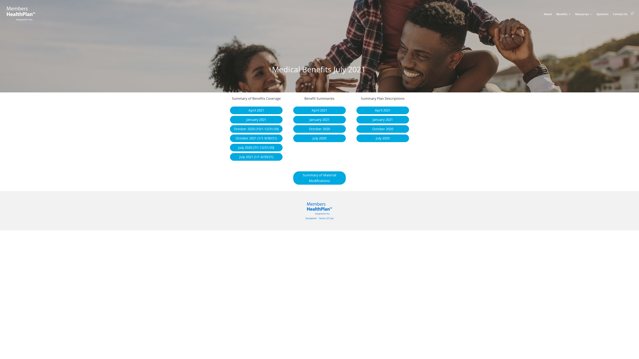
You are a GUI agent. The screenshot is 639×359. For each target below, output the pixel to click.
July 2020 (319, 138)
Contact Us (620, 14)
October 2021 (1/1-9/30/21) (256, 138)
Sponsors (603, 14)
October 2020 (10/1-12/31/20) (256, 129)
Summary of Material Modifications (319, 178)
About (548, 14)
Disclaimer (311, 218)
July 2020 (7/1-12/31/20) (256, 147)
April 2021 (256, 110)
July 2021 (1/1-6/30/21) (256, 157)
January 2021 (256, 119)
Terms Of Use (326, 218)
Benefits (561, 14)
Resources (582, 14)
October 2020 (319, 129)
